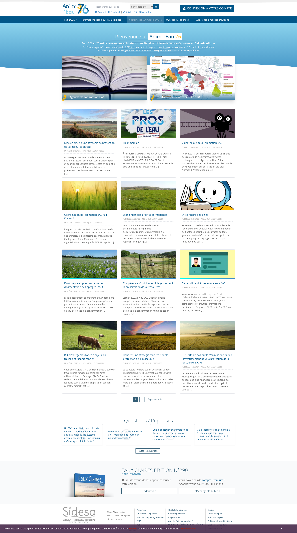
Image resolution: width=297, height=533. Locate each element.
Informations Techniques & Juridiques (101, 19)
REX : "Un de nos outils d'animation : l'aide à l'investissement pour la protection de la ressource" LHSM (207, 358)
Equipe (211, 510)
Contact (101, 12)
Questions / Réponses (177, 19)
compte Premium (212, 480)
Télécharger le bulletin (206, 491)
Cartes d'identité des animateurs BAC (203, 283)
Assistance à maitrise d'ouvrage (212, 19)
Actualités (147, 12)
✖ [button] (282, 528)
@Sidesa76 (131, 12)
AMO (139, 521)
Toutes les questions (148, 450)
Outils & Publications (177, 510)
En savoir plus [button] (188, 528)
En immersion (131, 143)
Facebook (115, 12)
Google (133, 528)
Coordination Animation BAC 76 (145, 19)
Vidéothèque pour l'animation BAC (202, 143)
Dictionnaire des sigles (195, 214)
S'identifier (149, 491)
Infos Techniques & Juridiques (150, 517)
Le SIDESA (69, 19)
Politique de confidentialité (220, 521)
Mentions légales (215, 517)
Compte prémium (176, 513)
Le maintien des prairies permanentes (145, 214)
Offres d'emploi (215, 513)
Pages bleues (174, 517)
